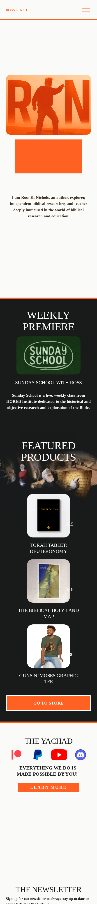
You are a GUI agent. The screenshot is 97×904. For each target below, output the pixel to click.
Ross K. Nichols (20, 10)
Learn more (48, 787)
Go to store (48, 703)
